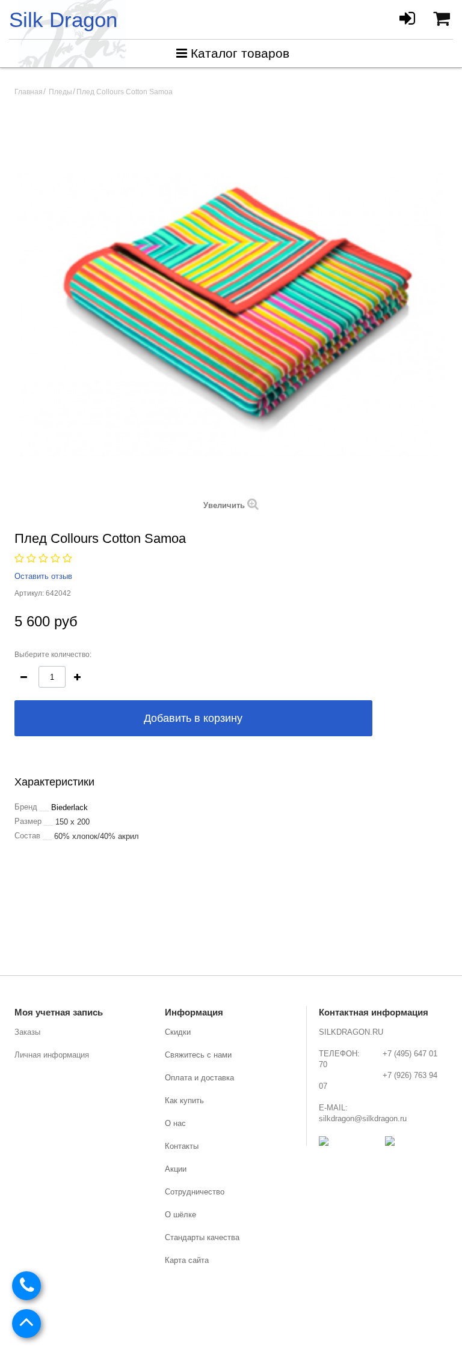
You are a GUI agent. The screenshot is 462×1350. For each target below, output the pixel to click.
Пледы (60, 92)
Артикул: (29, 593)
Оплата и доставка (199, 1077)
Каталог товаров (240, 53)
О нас (175, 1123)
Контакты (182, 1146)
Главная (28, 92)
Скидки (178, 1032)
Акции (175, 1168)
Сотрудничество (194, 1191)
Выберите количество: (52, 654)
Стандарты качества (202, 1237)
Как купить (184, 1100)
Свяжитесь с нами (198, 1054)
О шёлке (180, 1214)
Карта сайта (187, 1260)
